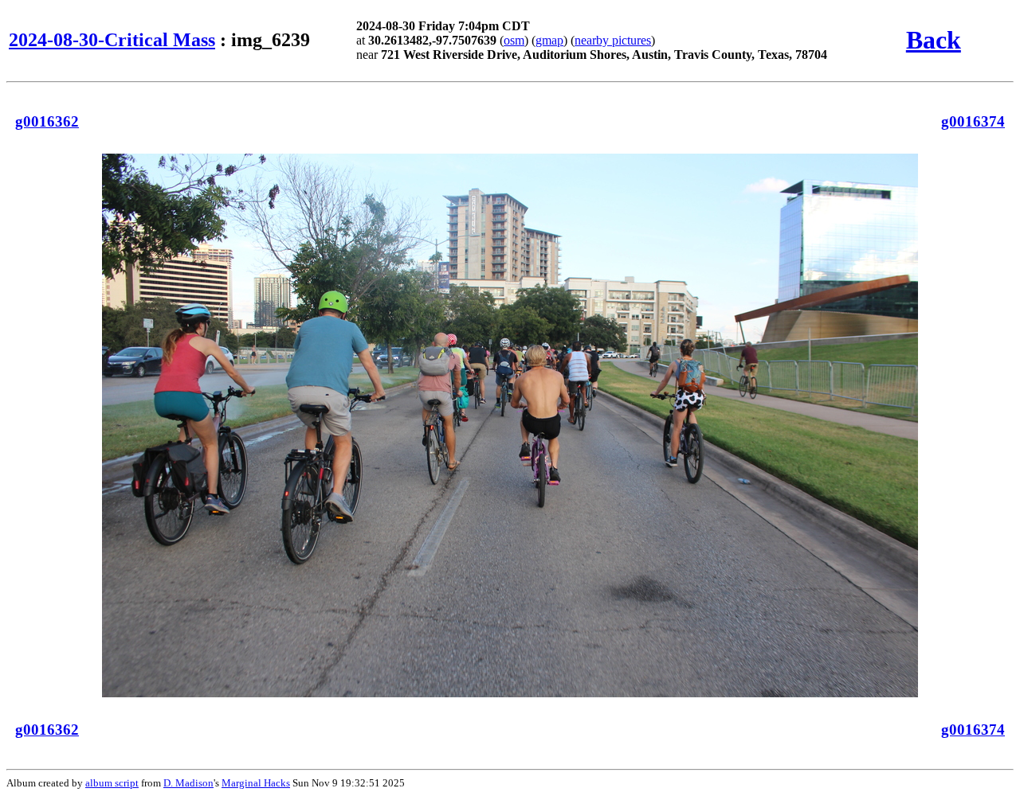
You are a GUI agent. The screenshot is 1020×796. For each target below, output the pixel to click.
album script (112, 783)
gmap (549, 40)
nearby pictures (613, 40)
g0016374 (973, 121)
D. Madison (188, 783)
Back (933, 39)
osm (514, 40)
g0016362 (47, 121)
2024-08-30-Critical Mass (112, 39)
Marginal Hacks (256, 783)
